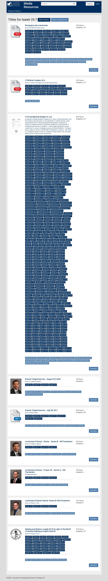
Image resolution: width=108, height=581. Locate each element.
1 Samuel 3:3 (57, 218)
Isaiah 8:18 (29, 545)
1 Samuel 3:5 (29, 221)
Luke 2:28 (56, 91)
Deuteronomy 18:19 (44, 213)
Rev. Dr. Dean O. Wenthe (55, 119)
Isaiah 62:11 (46, 274)
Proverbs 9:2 (59, 245)
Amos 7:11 (45, 316)
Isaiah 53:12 (46, 269)
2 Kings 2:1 (55, 232)
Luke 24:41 (52, 44)
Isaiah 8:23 (29, 547)
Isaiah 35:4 (45, 250)
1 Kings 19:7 (38, 232)
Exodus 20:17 (30, 176)
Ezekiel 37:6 (37, 300)
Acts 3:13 (56, 327)
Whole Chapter (44, 20)
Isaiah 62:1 (54, 271)
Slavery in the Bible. (31, 64)
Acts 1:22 (64, 324)
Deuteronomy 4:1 (40, 200)
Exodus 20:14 (49, 173)
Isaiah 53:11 (38, 269)
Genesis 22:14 (49, 150)
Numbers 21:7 (49, 197)
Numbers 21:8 (59, 197)
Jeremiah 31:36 (30, 292)
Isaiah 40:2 (45, 253)
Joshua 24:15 (48, 216)
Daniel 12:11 (38, 311)
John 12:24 (61, 49)
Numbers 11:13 (40, 189)
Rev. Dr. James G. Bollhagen (38, 128)
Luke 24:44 (29, 47)
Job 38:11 (42, 245)
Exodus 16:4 (46, 160)
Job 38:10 (35, 245)
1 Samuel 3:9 (66, 221)
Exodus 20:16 (68, 173)
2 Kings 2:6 (53, 234)
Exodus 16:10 (56, 163)
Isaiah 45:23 (46, 261)
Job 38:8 (67, 242)
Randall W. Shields (32, 119)
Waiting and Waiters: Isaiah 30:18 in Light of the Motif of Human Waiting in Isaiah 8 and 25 (48, 530)
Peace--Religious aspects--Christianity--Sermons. (64, 62)
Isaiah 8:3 (43, 537)
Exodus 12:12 (39, 36)
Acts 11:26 (37, 351)
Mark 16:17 (29, 41)
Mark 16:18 (37, 41)
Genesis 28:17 (49, 155)
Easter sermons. (55, 358)
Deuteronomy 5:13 (66, 203)
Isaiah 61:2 (63, 269)
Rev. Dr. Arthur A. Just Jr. (62, 130)
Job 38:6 (54, 242)
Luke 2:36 (49, 94)
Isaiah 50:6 (45, 263)
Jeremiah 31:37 (40, 292)
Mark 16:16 (61, 39)
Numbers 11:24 (40, 192)
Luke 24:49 (68, 47)
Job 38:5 (47, 242)
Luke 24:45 (37, 47)
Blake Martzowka (32, 474)
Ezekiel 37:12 (48, 303)
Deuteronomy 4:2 (52, 200)
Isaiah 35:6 (61, 250)
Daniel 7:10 (36, 306)
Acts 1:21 (56, 324)
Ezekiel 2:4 (52, 295)
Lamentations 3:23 (64, 292)
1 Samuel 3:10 (30, 224)
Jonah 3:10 (29, 322)
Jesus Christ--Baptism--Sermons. (35, 360)
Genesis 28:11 (30, 152)
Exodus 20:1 (67, 166)
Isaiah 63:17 (29, 277)
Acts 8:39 (56, 345)
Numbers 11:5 (30, 187)
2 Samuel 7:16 (49, 229)
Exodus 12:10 (65, 33)
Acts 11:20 (37, 348)
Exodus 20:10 (56, 171)
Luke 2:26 (42, 91)
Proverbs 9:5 (37, 248)
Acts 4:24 (63, 335)
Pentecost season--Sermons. (81, 360)
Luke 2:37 (56, 94)
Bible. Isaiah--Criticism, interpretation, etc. (37, 392)
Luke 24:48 (60, 47)
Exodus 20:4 (46, 168)
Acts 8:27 (56, 340)
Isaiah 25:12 (38, 418)
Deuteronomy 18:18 (31, 213)
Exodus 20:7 (29, 171)
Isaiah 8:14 (37, 542)
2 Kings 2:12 (62, 237)
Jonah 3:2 (44, 319)
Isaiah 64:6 (37, 279)
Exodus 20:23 (39, 179)
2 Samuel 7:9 (66, 226)
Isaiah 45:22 (37, 261)
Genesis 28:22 (59, 158)
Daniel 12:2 (52, 306)
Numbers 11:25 (50, 192)
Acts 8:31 (42, 343)
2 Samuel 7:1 (39, 224)
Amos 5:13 (60, 314)
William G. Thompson (65, 128)
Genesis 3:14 (47, 142)
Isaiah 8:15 (45, 542)
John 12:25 (29, 52)
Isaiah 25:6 (55, 248)
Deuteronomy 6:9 (65, 208)
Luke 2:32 (42, 94)
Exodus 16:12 (30, 166)
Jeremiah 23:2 (61, 282)
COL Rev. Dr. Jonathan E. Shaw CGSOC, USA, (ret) (53, 132)
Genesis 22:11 (67, 147)
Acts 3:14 (64, 327)
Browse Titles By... (14, 11)
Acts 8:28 (64, 340)
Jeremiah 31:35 (61, 290)
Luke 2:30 (28, 94)
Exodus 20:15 (58, 173)
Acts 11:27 (44, 351)
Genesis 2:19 (38, 136)
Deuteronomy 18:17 (57, 211)
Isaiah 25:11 (29, 418)
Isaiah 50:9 (29, 266)
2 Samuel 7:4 (66, 224)
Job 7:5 (51, 240)
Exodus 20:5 (55, 168)
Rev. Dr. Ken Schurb (45, 121)
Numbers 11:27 (30, 195)
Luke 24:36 (61, 41)
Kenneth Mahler (31, 28)
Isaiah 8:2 (36, 537)
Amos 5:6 (63, 311)
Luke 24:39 (37, 44)
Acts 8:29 (28, 343)
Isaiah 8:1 (28, 537)
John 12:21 (37, 49)
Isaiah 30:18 (55, 553)
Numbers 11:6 (39, 187)
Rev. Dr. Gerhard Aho (57, 121)
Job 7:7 (63, 240)
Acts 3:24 (42, 332)
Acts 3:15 (28, 329)
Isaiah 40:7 (45, 255)
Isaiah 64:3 (54, 277)
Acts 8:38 (49, 345)
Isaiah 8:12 (67, 539)
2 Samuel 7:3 (57, 224)
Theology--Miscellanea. (32, 101)
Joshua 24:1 (68, 213)
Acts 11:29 (60, 351)
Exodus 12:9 (55, 33)
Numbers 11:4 (66, 184)
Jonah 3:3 (51, 319)
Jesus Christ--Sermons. (85, 59)
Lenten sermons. (51, 360)
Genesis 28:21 (49, 158)
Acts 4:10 (35, 335)
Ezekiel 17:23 (29, 298)
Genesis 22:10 (57, 147)
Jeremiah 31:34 (51, 290)
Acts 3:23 (35, 332)
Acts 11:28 (52, 351)
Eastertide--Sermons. (68, 358)
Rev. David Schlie (60, 124)
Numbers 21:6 (39, 197)
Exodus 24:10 (47, 184)
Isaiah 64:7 (45, 279)
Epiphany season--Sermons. (83, 358)
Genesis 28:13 (49, 152)
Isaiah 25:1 (37, 547)
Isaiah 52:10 (53, 88)
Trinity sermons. (43, 363)
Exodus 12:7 (38, 33)
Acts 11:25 (29, 351)
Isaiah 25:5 (29, 550)
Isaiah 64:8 (53, 279)
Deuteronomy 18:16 (44, 211)
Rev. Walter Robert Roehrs (50, 83)
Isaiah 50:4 (29, 263)
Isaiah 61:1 (55, 269)
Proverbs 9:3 (67, 245)
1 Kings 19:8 (46, 232)
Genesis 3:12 (29, 142)
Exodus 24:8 (29, 184)
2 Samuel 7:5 (29, 226)
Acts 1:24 (35, 327)
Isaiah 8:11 (59, 539)
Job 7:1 (28, 240)
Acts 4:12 (49, 335)
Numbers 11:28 (40, 195)
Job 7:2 (34, 240)
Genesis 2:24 (38, 139)
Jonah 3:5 (66, 319)
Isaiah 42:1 (61, 255)
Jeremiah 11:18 (62, 279)
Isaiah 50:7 (53, 263)
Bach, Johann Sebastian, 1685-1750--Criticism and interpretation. (44, 425)
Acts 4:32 (35, 340)
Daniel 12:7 (45, 308)
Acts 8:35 (28, 345)
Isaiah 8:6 (65, 537)
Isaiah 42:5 (53, 258)
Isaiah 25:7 (67, 36)
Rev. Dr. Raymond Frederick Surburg (44, 123)
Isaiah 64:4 (62, 277)
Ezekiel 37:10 (29, 303)
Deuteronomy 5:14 (31, 205)
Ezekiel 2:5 (60, 295)
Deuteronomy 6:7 (42, 208)
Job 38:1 (68, 240)
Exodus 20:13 (39, 173)
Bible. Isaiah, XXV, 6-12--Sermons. (74, 425)
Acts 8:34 (64, 343)
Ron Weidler (51, 124)
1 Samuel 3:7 (47, 221)
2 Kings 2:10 (45, 237)
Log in (98, 4)
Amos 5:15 (29, 316)
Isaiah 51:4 (46, 266)
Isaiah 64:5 (29, 279)
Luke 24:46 (44, 47)
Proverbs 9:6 (46, 248)
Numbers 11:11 (59, 187)
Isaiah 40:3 (53, 253)
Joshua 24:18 (30, 218)
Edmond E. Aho (66, 119)
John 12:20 (29, 49)
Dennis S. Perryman (35, 133)
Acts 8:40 (64, 345)
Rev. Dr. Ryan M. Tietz (33, 503)
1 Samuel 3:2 (48, 218)
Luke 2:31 (35, 94)
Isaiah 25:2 (45, 547)
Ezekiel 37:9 (62, 300)
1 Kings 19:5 (67, 229)
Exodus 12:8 (46, 33)
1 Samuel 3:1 (39, 218)
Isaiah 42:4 (45, 258)
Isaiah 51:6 (62, 266)
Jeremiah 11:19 (30, 282)
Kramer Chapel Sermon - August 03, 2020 (43, 379)
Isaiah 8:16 (53, 542)
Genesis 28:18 (59, 155)
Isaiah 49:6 (62, 86)
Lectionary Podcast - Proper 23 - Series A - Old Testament (45, 471)
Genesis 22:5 (56, 144)
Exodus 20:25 (58, 179)
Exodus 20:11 (65, 171)
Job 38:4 (41, 242)
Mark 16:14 (45, 39)
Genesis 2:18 (29, 136)
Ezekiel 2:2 (36, 295)
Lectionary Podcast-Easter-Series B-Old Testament (47, 500)
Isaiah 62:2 (62, 271)
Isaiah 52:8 (37, 88)
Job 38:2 (28, 242)
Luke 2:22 (61, 88)
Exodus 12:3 (46, 31)
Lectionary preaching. (68, 513)
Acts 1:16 (63, 322)
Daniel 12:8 (53, 308)
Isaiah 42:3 (37, 258)
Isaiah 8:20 (45, 545)
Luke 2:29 (64, 91)
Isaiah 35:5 (53, 250)
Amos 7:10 (37, 316)
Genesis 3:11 (65, 139)
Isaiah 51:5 (54, 266)
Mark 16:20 (53, 41)
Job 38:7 (60, 242)
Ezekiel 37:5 (29, 300)
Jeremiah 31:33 (40, 290)
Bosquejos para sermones (36, 25)
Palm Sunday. (30, 62)
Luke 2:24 (28, 91)
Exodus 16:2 (29, 160)
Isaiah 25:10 (61, 416)
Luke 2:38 (64, 94)
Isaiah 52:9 (45, 88)
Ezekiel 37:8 (54, 300)
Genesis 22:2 (29, 144)
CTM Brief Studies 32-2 (35, 80)
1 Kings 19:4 (58, 229)
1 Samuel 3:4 (66, 218)
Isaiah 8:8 (36, 539)
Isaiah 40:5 (29, 255)
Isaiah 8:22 (61, 545)
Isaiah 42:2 (29, 258)
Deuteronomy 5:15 (43, 205)
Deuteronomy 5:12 (54, 203)
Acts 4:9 (28, 335)
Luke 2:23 (68, 88)
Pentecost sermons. (31, 363)
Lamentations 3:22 (52, 292)
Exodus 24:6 (55, 181)
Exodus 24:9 (38, 184)
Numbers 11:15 (61, 189)
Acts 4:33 (42, 340)
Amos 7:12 (52, 316)
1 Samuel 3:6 (38, 221)
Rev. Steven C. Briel (38, 130)
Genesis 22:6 (66, 144)
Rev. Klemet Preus (46, 133)
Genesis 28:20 (40, 158)
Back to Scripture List (60, 20)
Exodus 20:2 (29, 168)
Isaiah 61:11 (46, 271)
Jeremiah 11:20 (40, 282)
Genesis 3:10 (56, 139)
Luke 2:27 (49, 91)
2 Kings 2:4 (37, 234)
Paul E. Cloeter (59, 123)
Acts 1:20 (49, 324)
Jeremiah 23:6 (59, 285)
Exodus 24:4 (38, 181)
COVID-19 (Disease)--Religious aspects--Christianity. (66, 392)
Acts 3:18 (42, 329)
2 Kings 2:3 (29, 234)
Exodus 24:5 (46, 181)
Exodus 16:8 (38, 163)
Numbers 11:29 (50, 195)
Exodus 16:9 (46, 163)
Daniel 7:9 (28, 306)
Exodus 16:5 (55, 160)
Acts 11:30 (68, 351)
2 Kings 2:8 (29, 237)
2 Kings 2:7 (61, 234)
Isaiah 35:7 (29, 253)
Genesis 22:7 (29, 147)
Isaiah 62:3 (29, 274)
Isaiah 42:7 (29, 261)
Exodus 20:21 (68, 176)
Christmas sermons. (43, 358)
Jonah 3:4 (59, 319)
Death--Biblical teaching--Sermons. (67, 59)
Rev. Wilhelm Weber (32, 412)
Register (90, 4)
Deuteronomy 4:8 (42, 203)
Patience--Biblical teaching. (58, 560)
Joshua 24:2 (29, 216)
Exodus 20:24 (49, 179)
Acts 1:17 (28, 324)
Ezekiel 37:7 (46, 300)
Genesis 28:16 (40, 155)
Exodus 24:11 (57, 184)
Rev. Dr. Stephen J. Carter (45, 126)
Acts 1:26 (49, 327)
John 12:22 (45, 49)
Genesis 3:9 (47, 139)
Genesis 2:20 (47, 136)
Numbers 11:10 (49, 187)
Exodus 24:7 (64, 181)
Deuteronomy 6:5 (66, 205)
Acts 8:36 (35, 345)
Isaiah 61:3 (29, 271)
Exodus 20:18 (39, 176)
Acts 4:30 (64, 337)
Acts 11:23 (60, 348)
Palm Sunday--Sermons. (42, 62)
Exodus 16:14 (49, 166)
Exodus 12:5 (64, 31)
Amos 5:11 (44, 314)
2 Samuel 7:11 (40, 229)
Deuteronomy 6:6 (31, 208)
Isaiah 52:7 (29, 88)
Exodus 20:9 (46, 171)
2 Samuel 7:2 (48, 224)
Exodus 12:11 (30, 36)
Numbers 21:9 (30, 200)
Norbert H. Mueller (49, 130)
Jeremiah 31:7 (30, 287)
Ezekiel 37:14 (66, 303)
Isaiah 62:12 (54, 274)
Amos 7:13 (60, 316)
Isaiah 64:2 (46, 277)
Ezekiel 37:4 (63, 298)
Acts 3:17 (35, 329)
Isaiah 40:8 (53, 255)
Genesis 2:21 (56, 136)
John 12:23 (53, 49)
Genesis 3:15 (56, 142)
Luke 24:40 (44, 44)
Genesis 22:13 (40, 150)
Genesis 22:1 (66, 142)
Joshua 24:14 (39, 216)
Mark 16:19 (45, 41)
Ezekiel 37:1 (38, 298)
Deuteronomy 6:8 (53, 208)
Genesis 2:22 (66, 136)
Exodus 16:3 (38, 160)
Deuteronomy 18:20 (57, 213)
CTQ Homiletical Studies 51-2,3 (38, 117)
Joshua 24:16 (58, 216)
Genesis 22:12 (30, 150)
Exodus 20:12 (30, 173)
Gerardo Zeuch (40, 28)
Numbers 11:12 (30, 189)
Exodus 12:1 (29, 31)
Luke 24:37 (69, 41)
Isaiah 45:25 (63, 261)
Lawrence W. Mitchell (52, 128)
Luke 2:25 (35, 91)
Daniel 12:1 (44, 306)
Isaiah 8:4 (50, 537)
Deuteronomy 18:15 (31, 211)
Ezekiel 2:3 (44, 295)
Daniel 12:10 (29, 311)
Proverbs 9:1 (50, 245)
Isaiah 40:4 (61, 253)
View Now (93, 70)
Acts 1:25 (42, 327)
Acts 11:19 (29, 348)
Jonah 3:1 (36, 319)
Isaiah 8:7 (28, 539)
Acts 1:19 (42, 324)
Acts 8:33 (56, 343)
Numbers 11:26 (61, 192)
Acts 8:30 (35, 343)
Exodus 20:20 (58, 176)
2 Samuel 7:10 (30, 229)
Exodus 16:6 (64, 160)
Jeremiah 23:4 (40, 285)
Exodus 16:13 (39, 166)
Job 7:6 (57, 240)
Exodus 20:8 (38, 171)
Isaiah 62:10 (37, 274)
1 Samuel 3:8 (56, 221)
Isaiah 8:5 (58, 537)
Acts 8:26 (49, 340)
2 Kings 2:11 (54, 237)
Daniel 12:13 (55, 311)
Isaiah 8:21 (53, 545)
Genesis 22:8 (38, 147)
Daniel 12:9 (61, 308)
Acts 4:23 (56, 335)
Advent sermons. (31, 358)
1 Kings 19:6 (29, 232)
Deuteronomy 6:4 (55, 205)
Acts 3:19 (49, 329)
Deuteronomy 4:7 (31, 203)
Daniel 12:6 (37, 308)
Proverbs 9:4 (29, 248)
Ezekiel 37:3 (55, 298)
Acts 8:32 (49, 343)
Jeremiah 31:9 (49, 287)
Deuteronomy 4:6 (63, 200)
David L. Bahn (29, 130)
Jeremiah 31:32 (30, 290)
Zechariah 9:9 (38, 322)
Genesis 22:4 (47, 144)
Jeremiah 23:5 (49, 285)
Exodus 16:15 (58, 166)
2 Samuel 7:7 (47, 226)
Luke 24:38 (29, 44)
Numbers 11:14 (50, 189)
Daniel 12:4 (68, 306)
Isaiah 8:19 (37, 545)
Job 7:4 (45, 240)
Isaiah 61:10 (37, 271)
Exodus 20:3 (38, 168)
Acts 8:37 (42, 345)
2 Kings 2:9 (37, 237)
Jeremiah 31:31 (59, 287)
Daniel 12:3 (60, 306)
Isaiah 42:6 (61, 258)
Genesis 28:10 (59, 150)
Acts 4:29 (56, 337)
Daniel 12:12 (46, 311)
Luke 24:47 (52, 47)
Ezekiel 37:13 (57, 303)
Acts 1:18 (35, 324)
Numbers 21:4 (61, 195)
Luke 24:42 (60, 44)
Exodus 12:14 (58, 36)
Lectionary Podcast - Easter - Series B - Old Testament (48, 441)
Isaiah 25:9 (37, 39)
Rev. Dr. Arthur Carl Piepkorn (35, 83)
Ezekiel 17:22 (68, 295)
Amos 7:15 (29, 319)
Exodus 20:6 (64, 168)
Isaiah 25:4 (61, 547)
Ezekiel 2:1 (29, 295)
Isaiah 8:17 (61, 542)
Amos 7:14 (68, 316)
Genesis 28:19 (30, 158)
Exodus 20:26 (68, 179)
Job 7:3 (39, 240)
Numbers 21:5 (30, 197)
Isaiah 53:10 (29, 269)
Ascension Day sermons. (33, 59)
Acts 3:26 (56, 332)
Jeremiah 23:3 (30, 285)
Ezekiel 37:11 (39, 303)
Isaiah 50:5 (37, 263)
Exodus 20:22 (30, 179)
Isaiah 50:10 (37, 266)
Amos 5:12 (52, 314)
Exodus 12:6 (29, 33)
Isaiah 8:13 (29, 542)
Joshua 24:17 (67, 216)
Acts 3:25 (49, 332)
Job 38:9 (28, 245)
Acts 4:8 (63, 332)
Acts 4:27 (42, 337)
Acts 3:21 (64, 329)
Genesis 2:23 (29, 139)
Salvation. (82, 62)
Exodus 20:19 (49, 176)
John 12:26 (37, 52)
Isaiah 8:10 (51, 539)
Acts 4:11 (42, 335)
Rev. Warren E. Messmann (32, 121)
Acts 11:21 (44, 348)
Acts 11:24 (68, 348)
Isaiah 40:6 (37, 255)
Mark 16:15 (53, 39)
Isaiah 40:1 (37, 253)
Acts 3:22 (28, 332)
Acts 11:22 (52, 348)
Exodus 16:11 (65, 163)
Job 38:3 (34, 242)
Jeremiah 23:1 (51, 282)
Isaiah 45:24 (54, 261)
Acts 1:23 (28, 327)
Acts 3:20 (56, 329)
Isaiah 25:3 (53, 547)
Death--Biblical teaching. (48, 59)
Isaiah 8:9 (43, 539)
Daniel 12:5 (29, 308)
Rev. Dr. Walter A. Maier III (34, 381)
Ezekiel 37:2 (46, 298)
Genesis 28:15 (30, 155)
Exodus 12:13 (49, 36)
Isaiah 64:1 (37, 277)
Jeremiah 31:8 (40, 287)
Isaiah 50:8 (61, 263)
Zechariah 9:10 (47, 322)
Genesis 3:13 (38, 142)
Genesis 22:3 (38, 144)
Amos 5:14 (68, 314)
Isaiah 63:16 (63, 274)
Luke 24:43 (68, 44)
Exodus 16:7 (29, 163)
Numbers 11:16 (30, 192)
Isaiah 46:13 (53, 86)
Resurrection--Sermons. (68, 454)
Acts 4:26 (35, 337)
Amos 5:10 (36, 314)
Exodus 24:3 (29, 181)
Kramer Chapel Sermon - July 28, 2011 (41, 410)
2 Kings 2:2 (63, 232)
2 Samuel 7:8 (56, 226)
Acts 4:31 (28, 340)
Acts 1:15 (56, 322)
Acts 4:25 (28, 337)
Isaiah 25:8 (29, 39)
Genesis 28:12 (40, 152)
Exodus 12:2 (38, 31)
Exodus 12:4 (55, 31)
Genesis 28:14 (59, 152)
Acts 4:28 (49, 337)
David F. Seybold (43, 124)
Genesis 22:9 (47, 147)
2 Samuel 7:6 (38, 226)
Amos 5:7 (28, 314)
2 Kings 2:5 (45, 234)
